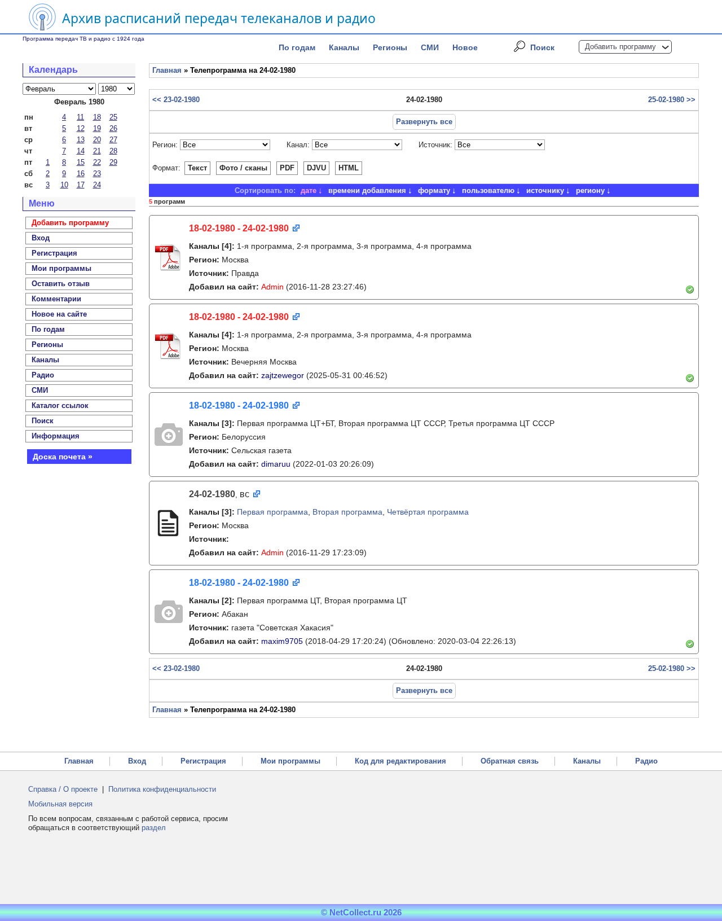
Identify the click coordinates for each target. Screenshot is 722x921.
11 (80, 117)
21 (97, 151)
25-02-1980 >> (671, 99)
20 (97, 139)
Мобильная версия (60, 804)
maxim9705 (282, 641)
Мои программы (61, 268)
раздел (154, 827)
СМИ (430, 47)
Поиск (542, 47)
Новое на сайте (59, 314)
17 (81, 185)
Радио (43, 375)
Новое (465, 47)
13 (81, 139)
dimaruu (275, 463)
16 (81, 173)
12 (81, 128)
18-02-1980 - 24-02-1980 (239, 228)
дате (308, 190)
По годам (297, 47)
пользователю (488, 190)
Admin (272, 286)
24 (97, 185)
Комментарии (56, 299)
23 (97, 173)
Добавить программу (620, 46)
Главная (167, 70)
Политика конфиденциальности (162, 789)
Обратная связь (510, 761)
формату (434, 190)
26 (113, 128)
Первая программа (272, 511)
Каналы (344, 47)
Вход (137, 761)
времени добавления (367, 190)
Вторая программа (347, 511)
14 (81, 151)
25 (113, 117)
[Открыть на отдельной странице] (295, 229)
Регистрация (203, 761)
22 (97, 162)
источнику (545, 190)
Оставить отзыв (61, 283)
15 (81, 162)
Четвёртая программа (428, 511)
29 (113, 162)
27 (113, 139)
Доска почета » (63, 456)
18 (97, 117)
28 (113, 151)
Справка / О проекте (63, 789)
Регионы (390, 47)
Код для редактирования (400, 761)
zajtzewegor (282, 375)
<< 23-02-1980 (176, 99)
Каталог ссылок (60, 405)
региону (590, 190)
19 (97, 128)
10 (64, 185)
